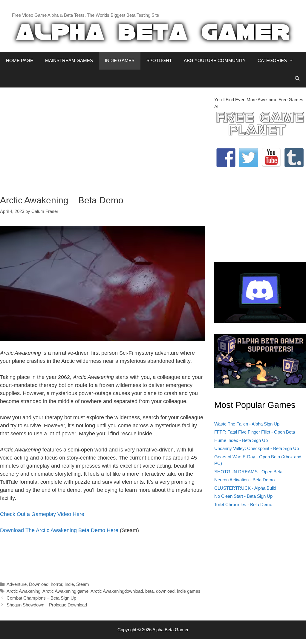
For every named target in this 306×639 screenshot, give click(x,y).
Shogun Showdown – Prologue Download (47, 604)
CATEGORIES (272, 60)
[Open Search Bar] (297, 78)
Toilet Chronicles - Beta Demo (243, 504)
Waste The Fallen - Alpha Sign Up (246, 423)
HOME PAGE (19, 60)
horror (56, 584)
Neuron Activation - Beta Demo (244, 479)
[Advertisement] (102, 138)
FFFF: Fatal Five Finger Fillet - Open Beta (254, 431)
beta (149, 591)
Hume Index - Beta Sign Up (241, 440)
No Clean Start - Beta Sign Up (243, 496)
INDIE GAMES (119, 60)
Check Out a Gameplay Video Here (42, 514)
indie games (189, 591)
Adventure (17, 584)
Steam (82, 584)
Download (38, 584)
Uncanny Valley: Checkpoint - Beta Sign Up (256, 448)
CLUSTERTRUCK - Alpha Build (245, 488)
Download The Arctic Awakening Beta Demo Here (59, 530)
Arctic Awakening (23, 591)
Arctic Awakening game (65, 591)
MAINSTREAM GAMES (69, 60)
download (165, 591)
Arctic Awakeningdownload (117, 591)
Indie (69, 584)
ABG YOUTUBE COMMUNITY (215, 60)
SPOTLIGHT (159, 60)
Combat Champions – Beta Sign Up (41, 597)
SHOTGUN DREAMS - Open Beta (248, 471)
